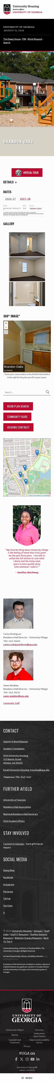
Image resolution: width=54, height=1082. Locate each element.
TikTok (6, 898)
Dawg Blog (9, 870)
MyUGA (14, 1035)
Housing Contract (18, 427)
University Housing (22, 931)
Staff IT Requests (19, 934)
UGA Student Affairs (14, 821)
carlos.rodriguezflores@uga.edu (20, 644)
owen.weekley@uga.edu (16, 696)
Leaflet (30, 495)
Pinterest (8, 891)
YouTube (7, 905)
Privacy (27, 1046)
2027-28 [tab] (25, 198)
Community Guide (17, 417)
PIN (24, 39)
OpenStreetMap (36, 495)
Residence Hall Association (17, 807)
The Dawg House (12, 39)
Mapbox (48, 495)
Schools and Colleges (15, 1030)
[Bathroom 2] (27, 294)
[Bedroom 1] (27, 244)
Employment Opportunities (39, 1034)
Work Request (35, 39)
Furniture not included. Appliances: (27, 182)
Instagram (8, 884)
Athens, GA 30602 (13, 763)
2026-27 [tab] (10, 198)
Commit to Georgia (13, 844)
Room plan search (18, 406)
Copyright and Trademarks (15, 1041)
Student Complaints (13, 748)
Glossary (38, 931)
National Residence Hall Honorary (20, 814)
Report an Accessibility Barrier (39, 1041)
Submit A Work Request (15, 741)
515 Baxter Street (12, 759)
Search (6, 42)
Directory (39, 1030)
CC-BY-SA (43, 495)
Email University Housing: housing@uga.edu (26, 770)
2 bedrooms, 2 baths (36, 208)
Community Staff (11, 703)
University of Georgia (18, 27)
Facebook (8, 877)
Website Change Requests (28, 938)
